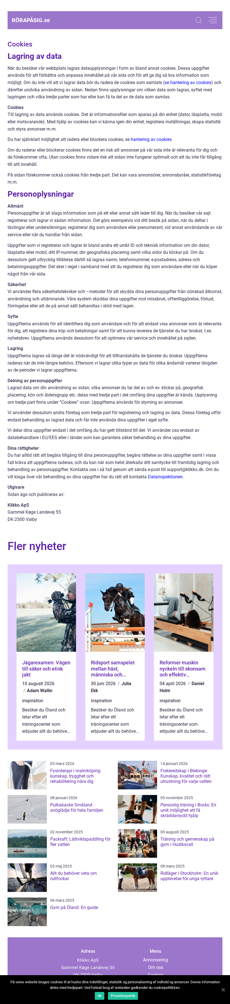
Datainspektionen (165, 476)
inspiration (32, 700)
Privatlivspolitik (123, 996)
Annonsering (155, 960)
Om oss (155, 967)
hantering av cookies (151, 139)
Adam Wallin (39, 690)
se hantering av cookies (188, 82)
